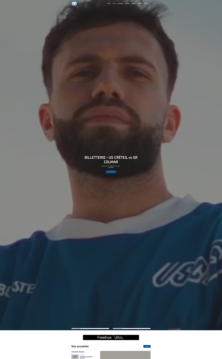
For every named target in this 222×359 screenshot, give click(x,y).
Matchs (108, 3)
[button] (114, 3)
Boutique (140, 3)
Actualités (127, 3)
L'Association (120, 3)
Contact (145, 3)
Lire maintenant (111, 171)
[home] (74, 3)
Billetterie (134, 3)
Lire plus (147, 346)
